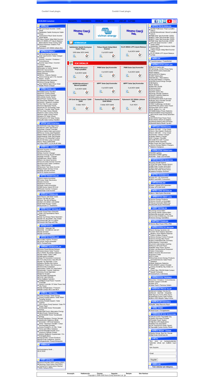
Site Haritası (143, 373)
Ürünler (100, 373)
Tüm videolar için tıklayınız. (162, 367)
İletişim (129, 373)
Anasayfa (70, 373)
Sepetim (114, 373)
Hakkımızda (85, 373)
